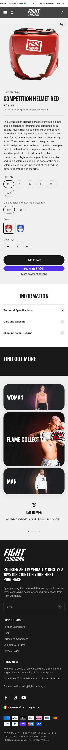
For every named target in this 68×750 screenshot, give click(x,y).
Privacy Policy (11, 650)
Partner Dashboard (14, 626)
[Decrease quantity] (8, 246)
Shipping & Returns (14, 644)
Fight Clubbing (11, 91)
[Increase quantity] (26, 246)
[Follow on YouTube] (23, 697)
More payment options (34, 273)
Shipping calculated (26, 109)
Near (6, 632)
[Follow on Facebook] (5, 697)
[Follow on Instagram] (14, 697)
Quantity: (8, 239)
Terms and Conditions (15, 638)
